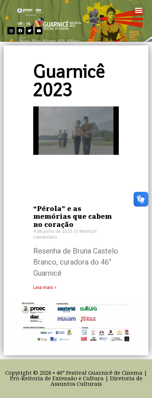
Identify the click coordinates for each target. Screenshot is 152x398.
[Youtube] (38, 30)
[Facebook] (20, 30)
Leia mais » (44, 287)
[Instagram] (11, 30)
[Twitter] (29, 30)
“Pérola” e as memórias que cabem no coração (72, 217)
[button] (138, 10)
